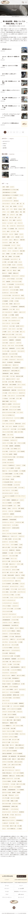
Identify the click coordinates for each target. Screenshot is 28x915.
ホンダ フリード (13, 401)
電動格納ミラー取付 (13, 723)
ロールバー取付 (5, 451)
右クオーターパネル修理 (15, 798)
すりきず (13, 265)
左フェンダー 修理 (15, 739)
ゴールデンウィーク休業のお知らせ (10, 123)
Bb (19, 259)
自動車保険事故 (17, 446)
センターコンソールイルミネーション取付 (9, 487)
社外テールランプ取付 (6, 547)
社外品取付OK (21, 812)
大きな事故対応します (16, 684)
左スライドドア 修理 (6, 561)
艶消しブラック (5, 220)
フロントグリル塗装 (15, 645)
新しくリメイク (18, 814)
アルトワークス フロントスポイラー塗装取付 (10, 734)
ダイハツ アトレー (5, 544)
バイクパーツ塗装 (5, 267)
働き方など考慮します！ (16, 370)
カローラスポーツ (22, 689)
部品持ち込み (16, 373)
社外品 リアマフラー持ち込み (16, 356)
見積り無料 (17, 237)
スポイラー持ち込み (5, 479)
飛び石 (22, 295)
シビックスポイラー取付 (20, 395)
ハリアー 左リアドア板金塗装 (18, 773)
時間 (15, 217)
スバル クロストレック (6, 569)
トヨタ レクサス (19, 334)
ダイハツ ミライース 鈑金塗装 (8, 468)
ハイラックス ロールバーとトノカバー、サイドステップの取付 (11, 115)
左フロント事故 (11, 381)
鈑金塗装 (3, 237)
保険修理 (3, 214)
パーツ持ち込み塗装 (5, 259)
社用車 (19, 505)
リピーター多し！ (21, 487)
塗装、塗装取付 (5, 686)
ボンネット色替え (5, 592)
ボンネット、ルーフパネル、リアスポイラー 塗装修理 (11, 533)
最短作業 (16, 315)
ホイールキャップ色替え (13, 542)
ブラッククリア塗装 (5, 670)
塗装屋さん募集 (5, 817)
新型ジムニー (16, 239)
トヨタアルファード (13, 440)
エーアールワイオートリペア (7, 200)
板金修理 (13, 792)
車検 (3, 206)
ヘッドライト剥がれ (21, 337)
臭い (8, 226)
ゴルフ (19, 217)
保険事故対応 (21, 703)
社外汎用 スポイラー (20, 326)
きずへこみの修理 (16, 256)
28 (22, 132)
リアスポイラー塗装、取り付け (14, 633)
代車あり (9, 508)
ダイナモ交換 (4, 315)
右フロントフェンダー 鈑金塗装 (15, 409)
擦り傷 (16, 262)
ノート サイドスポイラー (6, 476)
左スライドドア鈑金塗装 (12, 714)
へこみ (3, 217)
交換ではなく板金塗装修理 (6, 753)
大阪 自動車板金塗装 (12, 756)
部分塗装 (21, 290)
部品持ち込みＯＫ (5, 723)
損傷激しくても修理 (14, 800)
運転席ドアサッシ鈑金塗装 (6, 404)
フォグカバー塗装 (5, 597)
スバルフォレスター (13, 672)
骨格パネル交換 (5, 384)
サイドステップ (15, 812)
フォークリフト (5, 242)
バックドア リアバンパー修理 (7, 608)
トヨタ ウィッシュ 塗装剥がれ (8, 628)
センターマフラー (5, 639)
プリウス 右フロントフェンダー (8, 681)
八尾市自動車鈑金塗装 (6, 276)
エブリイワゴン (5, 234)
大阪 (17, 214)
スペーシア (13, 245)
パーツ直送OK (19, 828)
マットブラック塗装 (5, 351)
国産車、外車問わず (21, 759)
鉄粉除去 (10, 256)
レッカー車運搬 (11, 315)
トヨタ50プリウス (5, 514)
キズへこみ (4, 345)
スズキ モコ (9, 270)
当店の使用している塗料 (6, 759)
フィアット (17, 717)
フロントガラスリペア (16, 295)
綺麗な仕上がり (15, 273)
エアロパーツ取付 (5, 376)
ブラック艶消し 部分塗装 (6, 539)
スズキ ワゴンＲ (11, 345)
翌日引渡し (4, 508)
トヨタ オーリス (18, 482)
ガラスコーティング (20, 226)
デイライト (4, 459)
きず (15, 223)
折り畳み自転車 (10, 362)
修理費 (8, 237)
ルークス (16, 795)
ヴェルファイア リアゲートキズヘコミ (9, 614)
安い (21, 203)
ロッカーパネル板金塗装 (6, 583)
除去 (16, 228)
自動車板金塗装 (12, 348)
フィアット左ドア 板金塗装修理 (8, 748)
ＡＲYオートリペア (14, 536)
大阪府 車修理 (5, 409)
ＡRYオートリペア (22, 312)
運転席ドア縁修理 (5, 401)
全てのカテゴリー (6, 141)
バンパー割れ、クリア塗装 (18, 473)
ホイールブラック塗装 (20, 639)
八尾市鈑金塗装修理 (12, 519)
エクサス (23, 423)
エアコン (3, 226)
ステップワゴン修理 (5, 798)
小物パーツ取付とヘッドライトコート (11, 90)
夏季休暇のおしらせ (5, 536)
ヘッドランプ (20, 206)
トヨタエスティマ (15, 606)
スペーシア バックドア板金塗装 (15, 787)
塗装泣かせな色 (18, 423)
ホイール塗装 (17, 468)
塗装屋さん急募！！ (5, 809)
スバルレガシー (15, 603)
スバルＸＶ (22, 500)
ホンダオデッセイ (5, 292)
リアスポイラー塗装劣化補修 (7, 485)
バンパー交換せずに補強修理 (7, 473)
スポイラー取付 (12, 326)
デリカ (17, 823)
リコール (3, 231)
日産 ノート (22, 331)
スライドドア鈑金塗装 (21, 429)
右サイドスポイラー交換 (6, 803)
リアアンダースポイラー (16, 650)
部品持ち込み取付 (11, 575)
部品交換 (3, 709)
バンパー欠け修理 (18, 608)
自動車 (20, 214)
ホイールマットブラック (14, 586)
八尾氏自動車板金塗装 (11, 789)
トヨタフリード (21, 536)
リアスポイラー (10, 248)
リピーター (4, 664)
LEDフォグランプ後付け (21, 675)
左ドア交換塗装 (17, 656)
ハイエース (21, 234)
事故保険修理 (14, 658)
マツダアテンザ (5, 326)
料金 (21, 212)
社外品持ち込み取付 (15, 528)
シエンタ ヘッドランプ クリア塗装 (16, 597)
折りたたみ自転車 (15, 368)
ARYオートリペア (17, 304)
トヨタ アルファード (6, 490)
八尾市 (3, 187)
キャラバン (4, 223)
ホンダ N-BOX (19, 329)
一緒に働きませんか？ (6, 370)
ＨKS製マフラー (12, 639)
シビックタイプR (16, 485)
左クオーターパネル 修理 (16, 561)
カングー (9, 331)
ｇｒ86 (9, 764)
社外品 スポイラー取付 (19, 432)
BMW (14, 242)
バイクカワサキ (19, 265)
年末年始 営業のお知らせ (6, 773)
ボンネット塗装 (5, 304)
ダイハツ (17, 309)
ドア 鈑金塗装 (5, 420)
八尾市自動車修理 (18, 511)
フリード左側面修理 (20, 789)
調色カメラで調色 (5, 745)
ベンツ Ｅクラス (20, 412)
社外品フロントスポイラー (10, 379)
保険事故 (3, 434)
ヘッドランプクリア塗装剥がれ (16, 670)
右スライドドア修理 (5, 800)
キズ (8, 214)
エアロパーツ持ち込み (11, 278)
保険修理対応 (11, 340)
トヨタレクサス (13, 351)
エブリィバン (4, 511)
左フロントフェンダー (6, 675)
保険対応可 (13, 675)
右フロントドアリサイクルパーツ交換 (8, 412)
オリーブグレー (21, 426)
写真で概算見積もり (15, 678)
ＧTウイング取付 (14, 547)
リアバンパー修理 (18, 553)
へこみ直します (5, 823)
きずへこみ (11, 217)
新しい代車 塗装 (5, 814)
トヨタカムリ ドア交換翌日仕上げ (8, 465)
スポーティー (17, 770)
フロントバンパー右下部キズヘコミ (8, 415)
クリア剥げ (4, 228)
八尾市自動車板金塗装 (6, 619)
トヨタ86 (20, 544)
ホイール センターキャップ (7, 516)
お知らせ (4, 143)
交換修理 (18, 792)
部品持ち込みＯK (12, 653)
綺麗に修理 (19, 781)
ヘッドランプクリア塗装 (6, 295)
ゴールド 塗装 (12, 309)
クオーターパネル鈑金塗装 (14, 692)
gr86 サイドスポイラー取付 (16, 764)
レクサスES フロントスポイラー (8, 462)
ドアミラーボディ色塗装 (14, 290)
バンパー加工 (17, 594)
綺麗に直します (12, 775)
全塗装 (10, 242)
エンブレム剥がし (15, 525)
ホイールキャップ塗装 (17, 539)
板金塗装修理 (4, 756)
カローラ (16, 689)
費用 (7, 217)
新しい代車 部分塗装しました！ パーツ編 (11, 98)
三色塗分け (16, 312)
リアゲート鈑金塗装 (5, 589)
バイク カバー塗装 (5, 448)
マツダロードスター (12, 451)
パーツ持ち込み (5, 398)
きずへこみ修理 (10, 262)
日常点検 (12, 479)
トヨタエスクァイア (5, 429)
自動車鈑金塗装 (21, 306)
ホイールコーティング (6, 298)
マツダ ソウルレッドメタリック (8, 423)
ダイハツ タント (14, 558)
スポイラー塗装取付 (16, 476)
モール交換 (4, 714)
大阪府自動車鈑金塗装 (6, 390)
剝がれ (8, 231)
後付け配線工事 (10, 459)
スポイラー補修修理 (5, 558)
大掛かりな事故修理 (12, 384)
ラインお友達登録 (11, 228)
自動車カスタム (16, 622)
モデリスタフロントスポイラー (7, 493)
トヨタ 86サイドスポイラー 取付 (8, 767)
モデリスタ (4, 248)
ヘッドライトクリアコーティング (8, 580)
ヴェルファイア (21, 228)
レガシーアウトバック (21, 592)
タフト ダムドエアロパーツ (7, 312)
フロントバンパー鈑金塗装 (6, 503)
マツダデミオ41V (12, 420)
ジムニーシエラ (5, 550)
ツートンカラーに (12, 817)
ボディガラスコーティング (19, 298)
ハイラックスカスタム (14, 809)
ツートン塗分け (5, 359)
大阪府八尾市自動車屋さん (15, 667)
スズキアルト (22, 276)
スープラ (22, 695)
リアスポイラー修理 (13, 567)
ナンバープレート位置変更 (19, 418)
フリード (9, 251)
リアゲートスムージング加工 (16, 281)
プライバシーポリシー (6, 203)
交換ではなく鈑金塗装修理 (6, 695)
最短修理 (10, 273)
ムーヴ (22, 237)
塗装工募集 (4, 789)
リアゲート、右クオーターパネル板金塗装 (9, 750)
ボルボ (13, 298)
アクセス (14, 198)
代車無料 (7, 253)
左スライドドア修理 (5, 706)
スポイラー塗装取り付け (11, 828)
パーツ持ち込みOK (5, 440)
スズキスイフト (5, 633)
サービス (21, 195)
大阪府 (16, 248)
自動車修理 (11, 446)
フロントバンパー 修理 (6, 739)
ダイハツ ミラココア (21, 384)
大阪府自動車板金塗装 (6, 806)
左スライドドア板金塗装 (19, 748)
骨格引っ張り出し (18, 381)
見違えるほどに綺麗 (19, 376)
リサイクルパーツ (15, 251)
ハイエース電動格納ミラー (6, 725)
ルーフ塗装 (4, 262)
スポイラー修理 (12, 398)
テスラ (3, 379)
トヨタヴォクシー (19, 731)
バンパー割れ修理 (22, 471)
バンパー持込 (4, 320)
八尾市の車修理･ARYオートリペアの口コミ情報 (10, 189)
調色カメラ (14, 759)
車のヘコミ (12, 745)
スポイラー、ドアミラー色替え (7, 443)
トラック (3, 212)
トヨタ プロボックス (6, 317)
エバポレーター (12, 226)
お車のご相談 (13, 728)
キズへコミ (16, 493)
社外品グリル (17, 575)
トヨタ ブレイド (5, 530)
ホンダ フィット (5, 692)
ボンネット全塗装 (13, 592)
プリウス (18, 245)
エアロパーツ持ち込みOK (13, 686)
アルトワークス (22, 734)
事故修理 (15, 454)
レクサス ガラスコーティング (7, 418)
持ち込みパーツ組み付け (6, 684)
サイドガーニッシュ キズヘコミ (8, 522)
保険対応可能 (14, 390)
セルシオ (3, 828)
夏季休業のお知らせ (6, 49)
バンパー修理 (13, 253)
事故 (3, 426)
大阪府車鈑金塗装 (5, 373)
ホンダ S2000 (17, 778)
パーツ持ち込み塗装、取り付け (7, 482)
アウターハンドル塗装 (21, 443)
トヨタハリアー (5, 555)
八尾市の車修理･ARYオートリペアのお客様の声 (10, 195)
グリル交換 (4, 575)
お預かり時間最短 (15, 583)
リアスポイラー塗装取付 (6, 781)
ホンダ (18, 379)
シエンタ (20, 262)
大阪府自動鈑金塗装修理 (19, 437)
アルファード (20, 223)
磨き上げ (14, 270)
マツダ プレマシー (5, 306)
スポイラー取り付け (16, 697)
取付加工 (20, 547)
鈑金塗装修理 (17, 681)
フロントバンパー (20, 359)
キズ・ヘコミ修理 (15, 331)
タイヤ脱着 (20, 642)
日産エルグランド (12, 564)
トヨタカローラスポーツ (6, 525)
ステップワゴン (5, 642)
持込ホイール (4, 471)
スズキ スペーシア (5, 700)
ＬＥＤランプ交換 (16, 664)
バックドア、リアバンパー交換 (17, 617)
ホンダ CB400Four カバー (15, 448)
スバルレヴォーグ (12, 359)
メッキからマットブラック (18, 516)
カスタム (3, 284)
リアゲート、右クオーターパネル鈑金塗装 (14, 709)
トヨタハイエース (5, 290)
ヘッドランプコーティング (6, 603)
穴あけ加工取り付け (15, 625)
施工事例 (4, 148)
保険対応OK (4, 337)
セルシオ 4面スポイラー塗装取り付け (10, 57)
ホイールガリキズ (5, 586)
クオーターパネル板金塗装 (17, 753)
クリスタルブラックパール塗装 (7, 656)
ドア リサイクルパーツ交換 (15, 407)
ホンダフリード (5, 542)
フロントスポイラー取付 (13, 354)
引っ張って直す (12, 823)
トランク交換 (4, 393)
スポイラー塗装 (5, 342)
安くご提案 (19, 826)
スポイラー (4, 251)
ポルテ (3, 253)
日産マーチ (23, 667)
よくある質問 (9, 198)
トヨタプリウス (14, 317)
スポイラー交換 (13, 429)
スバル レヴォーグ (15, 742)
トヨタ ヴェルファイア (6, 617)
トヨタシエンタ (19, 711)
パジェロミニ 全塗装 (20, 348)
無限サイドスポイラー (6, 650)
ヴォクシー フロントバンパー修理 (8, 731)
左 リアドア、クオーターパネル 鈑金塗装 (9, 703)
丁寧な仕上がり (11, 795)
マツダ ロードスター (18, 387)
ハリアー (3, 278)
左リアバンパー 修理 (14, 572)
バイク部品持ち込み (13, 267)
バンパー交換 (20, 317)
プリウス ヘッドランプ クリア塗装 (8, 578)
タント (15, 505)
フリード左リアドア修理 (6, 678)
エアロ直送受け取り (14, 306)
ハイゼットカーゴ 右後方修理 (18, 706)
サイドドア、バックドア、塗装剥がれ (8, 631)
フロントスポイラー (21, 351)
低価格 (19, 270)
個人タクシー (4, 273)
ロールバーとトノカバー (6, 812)
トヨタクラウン (5, 340)
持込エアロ (11, 287)
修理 (17, 203)
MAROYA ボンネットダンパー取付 (8, 334)
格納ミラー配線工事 (17, 720)
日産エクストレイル (5, 667)
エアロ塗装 (11, 301)
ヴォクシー (20, 248)
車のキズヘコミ (15, 365)
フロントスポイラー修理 (13, 555)
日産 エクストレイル (6, 645)
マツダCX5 (21, 572)
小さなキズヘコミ (22, 393)
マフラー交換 (11, 636)
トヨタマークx (18, 342)
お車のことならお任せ (18, 762)
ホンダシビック (16, 647)
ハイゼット (22, 586)
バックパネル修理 (5, 567)
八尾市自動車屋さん (19, 820)
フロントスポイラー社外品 (6, 697)
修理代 (14, 220)
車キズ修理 (14, 781)
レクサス (12, 237)
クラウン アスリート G (13, 393)
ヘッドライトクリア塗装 (12, 337)
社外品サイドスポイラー (6, 528)
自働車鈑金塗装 (5, 519)
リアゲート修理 (5, 564)
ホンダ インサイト (21, 589)
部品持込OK (18, 550)
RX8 (10, 661)
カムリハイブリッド (14, 259)
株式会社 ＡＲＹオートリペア (7, 778)
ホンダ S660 (4, 381)
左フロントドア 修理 (6, 742)
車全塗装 (14, 206)
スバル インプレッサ (6, 323)
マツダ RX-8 (12, 376)
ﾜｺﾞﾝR (10, 220)
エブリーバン (14, 508)
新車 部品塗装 (21, 508)
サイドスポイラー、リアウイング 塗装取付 (9, 736)
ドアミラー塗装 (5, 446)
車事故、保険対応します (19, 745)
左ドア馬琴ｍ (23, 717)
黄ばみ (3, 209)
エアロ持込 (16, 301)
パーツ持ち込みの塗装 (6, 245)
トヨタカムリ (18, 465)
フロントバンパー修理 (15, 323)
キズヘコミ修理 (19, 253)
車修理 (7, 187)
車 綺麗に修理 (5, 787)
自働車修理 (12, 514)
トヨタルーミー (12, 342)
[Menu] (25, 2)
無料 (24, 212)
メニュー (3, 198)
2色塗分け (4, 387)
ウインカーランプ (5, 672)
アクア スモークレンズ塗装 (18, 725)
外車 (17, 242)
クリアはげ (12, 814)
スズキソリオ (11, 511)
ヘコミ (8, 212)
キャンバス (11, 234)
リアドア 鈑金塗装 (14, 544)
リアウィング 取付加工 (6, 606)
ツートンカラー (5, 239)
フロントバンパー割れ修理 (13, 471)
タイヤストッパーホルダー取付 (7, 762)
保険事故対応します (15, 500)
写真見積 (16, 234)
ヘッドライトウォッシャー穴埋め (8, 594)
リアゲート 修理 (20, 564)
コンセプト (12, 187)
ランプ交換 (10, 664)
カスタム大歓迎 (5, 653)
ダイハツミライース (21, 658)
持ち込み (20, 209)
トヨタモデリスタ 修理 (19, 522)
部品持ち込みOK (18, 636)
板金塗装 (12, 212)
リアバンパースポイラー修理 (7, 611)
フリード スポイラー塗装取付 (7, 689)
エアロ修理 (4, 331)
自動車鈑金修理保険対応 (6, 368)
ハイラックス (22, 583)
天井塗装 (10, 304)
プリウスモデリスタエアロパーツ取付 (8, 457)
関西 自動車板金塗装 (21, 756)
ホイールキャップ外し (13, 642)
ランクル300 (13, 784)
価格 (3, 256)
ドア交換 (23, 465)
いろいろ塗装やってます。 (6, 365)
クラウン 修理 (18, 398)
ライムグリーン (21, 267)
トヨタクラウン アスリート (7, 622)
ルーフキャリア (10, 387)
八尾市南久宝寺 (5, 309)
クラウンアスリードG (21, 390)
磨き (6, 256)
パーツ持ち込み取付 (10, 284)
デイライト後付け (15, 490)
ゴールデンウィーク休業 (16, 803)
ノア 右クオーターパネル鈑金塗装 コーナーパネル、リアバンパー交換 (13, 496)
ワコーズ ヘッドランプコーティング (8, 600)
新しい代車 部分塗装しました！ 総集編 (11, 82)
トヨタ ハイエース (12, 329)
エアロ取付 (4, 764)
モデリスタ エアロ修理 (6, 265)
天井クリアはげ (5, 348)
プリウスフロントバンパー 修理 (8, 437)
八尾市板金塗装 (5, 775)
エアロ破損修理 (5, 301)
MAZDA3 (11, 373)
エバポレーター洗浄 (5, 728)
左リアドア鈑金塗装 (21, 451)
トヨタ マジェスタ (5, 356)
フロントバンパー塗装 (14, 292)
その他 (4, 146)
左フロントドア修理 (15, 569)
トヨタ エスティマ (11, 395)
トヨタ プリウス (10, 434)
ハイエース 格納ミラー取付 (7, 720)
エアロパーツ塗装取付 (6, 500)
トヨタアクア (4, 329)
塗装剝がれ (19, 631)
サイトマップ (21, 897)
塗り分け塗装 (17, 287)
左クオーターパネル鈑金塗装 (7, 505)
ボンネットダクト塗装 (19, 345)
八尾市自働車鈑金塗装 (6, 625)
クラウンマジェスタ (16, 404)
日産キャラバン (18, 580)
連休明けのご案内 (15, 806)
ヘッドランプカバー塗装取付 (7, 647)
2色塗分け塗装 (4, 354)
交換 (18, 231)
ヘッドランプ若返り (20, 578)
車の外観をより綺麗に (20, 775)
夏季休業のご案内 (16, 695)
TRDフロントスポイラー (16, 661)
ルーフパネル (13, 231)
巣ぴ (15, 443)
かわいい (10, 239)
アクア (3, 281)
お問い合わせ (16, 200)
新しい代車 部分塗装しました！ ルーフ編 (11, 106)
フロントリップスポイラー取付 (7, 432)
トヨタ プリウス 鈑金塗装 (7, 454)
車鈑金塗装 (8, 281)
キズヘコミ (13, 203)
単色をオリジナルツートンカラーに (8, 820)
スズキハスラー (5, 287)
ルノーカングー (10, 223)
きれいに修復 (4, 795)
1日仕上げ (4, 362)
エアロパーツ (12, 214)
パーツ (11, 209)
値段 (11, 206)
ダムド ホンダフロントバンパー (14, 320)
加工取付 (23, 575)
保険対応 (3, 270)
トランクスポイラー (5, 784)
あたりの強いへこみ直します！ (9, 74)
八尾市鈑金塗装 (18, 340)
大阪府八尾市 (22, 239)
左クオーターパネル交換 (6, 792)
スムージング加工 (19, 278)
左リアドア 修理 (5, 572)
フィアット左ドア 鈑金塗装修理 (8, 717)
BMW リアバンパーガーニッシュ (8, 770)
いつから (7, 206)
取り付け (15, 209)
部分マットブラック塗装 (21, 784)
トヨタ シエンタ (9, 426)
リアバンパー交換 (14, 589)
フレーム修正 (11, 553)
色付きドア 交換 (13, 826)
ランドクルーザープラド (19, 284)
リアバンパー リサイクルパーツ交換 (8, 711)
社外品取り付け (12, 550)
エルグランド (19, 220)
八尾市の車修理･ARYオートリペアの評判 (9, 192)
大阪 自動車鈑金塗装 (6, 658)
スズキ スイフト (5, 407)
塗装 (24, 209)
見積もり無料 (22, 251)
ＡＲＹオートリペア (15, 276)
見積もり (17, 212)
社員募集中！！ (22, 368)
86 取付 (22, 684)
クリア (7, 209)
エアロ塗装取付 (5, 636)
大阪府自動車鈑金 (17, 362)
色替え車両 (15, 426)
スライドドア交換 (5, 826)
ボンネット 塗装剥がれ (19, 628)
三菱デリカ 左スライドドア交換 (10, 65)
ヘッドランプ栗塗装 (16, 503)
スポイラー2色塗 (5, 661)
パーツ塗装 (4, 395)
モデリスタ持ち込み (20, 457)
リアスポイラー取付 (15, 619)
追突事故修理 (4, 553)
